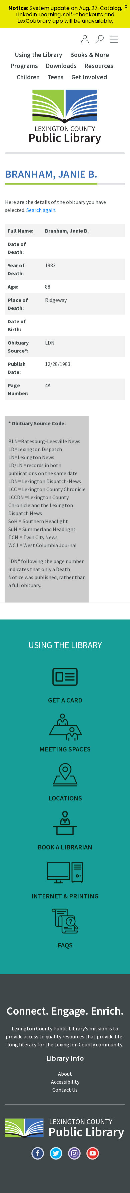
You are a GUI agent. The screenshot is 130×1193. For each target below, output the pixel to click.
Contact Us (65, 1089)
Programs (24, 66)
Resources (98, 66)
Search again (40, 210)
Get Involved (89, 77)
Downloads (61, 66)
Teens (55, 77)
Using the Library (38, 55)
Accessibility (65, 1081)
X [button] (126, 6)
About (65, 1073)
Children (28, 77)
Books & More (89, 55)
